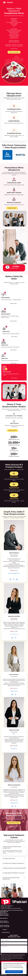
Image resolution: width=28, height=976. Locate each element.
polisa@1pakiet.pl (14, 691)
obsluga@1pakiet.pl (14, 802)
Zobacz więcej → (14, 336)
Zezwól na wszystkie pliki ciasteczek (14, 971)
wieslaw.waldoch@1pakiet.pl (14, 573)
